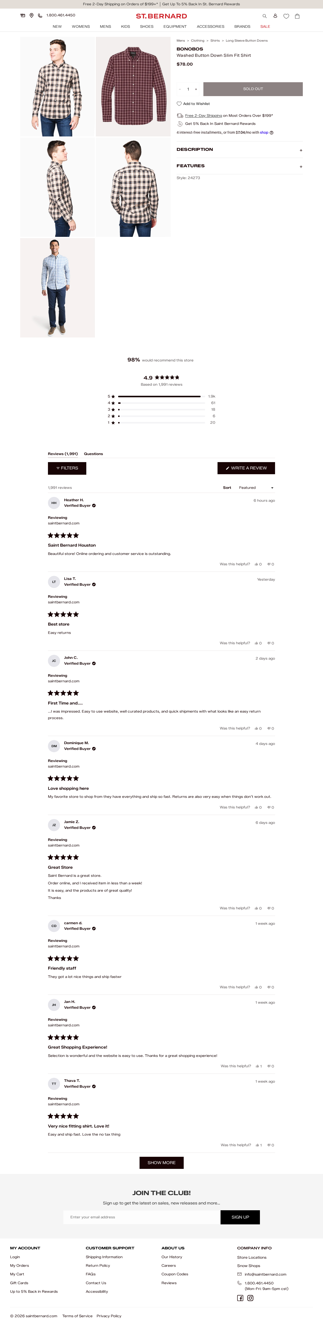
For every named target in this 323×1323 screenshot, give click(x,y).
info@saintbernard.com (265, 1274)
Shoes (146, 26)
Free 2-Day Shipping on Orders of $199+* (120, 4)
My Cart (17, 1274)
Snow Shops (248, 1265)
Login (15, 1257)
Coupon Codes (175, 1274)
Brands (242, 26)
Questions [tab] (93, 455)
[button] (161, 396)
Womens (81, 26)
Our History (172, 1257)
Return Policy (98, 1265)
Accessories (210, 26)
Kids (125, 26)
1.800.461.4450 (259, 1283)
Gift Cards (19, 1283)
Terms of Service (77, 1316)
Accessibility (97, 1291)
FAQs (91, 1274)
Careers (169, 1265)
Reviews (169, 1283)
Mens (105, 26)
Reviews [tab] (63, 455)
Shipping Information (104, 1257)
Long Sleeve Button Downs (247, 40)
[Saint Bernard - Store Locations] (31, 15)
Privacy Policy (109, 1316)
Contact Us (96, 1283)
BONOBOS (190, 49)
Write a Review (252, 469)
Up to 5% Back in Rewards (34, 1291)
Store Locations (251, 1257)
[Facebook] (240, 1298)
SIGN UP (240, 1217)
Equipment (175, 26)
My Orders (19, 1265)
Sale (265, 26)
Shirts (215, 40)
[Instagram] (250, 1298)
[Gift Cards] (22, 15)
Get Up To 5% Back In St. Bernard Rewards (201, 4)
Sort (227, 488)
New (57, 26)
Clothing (197, 40)
